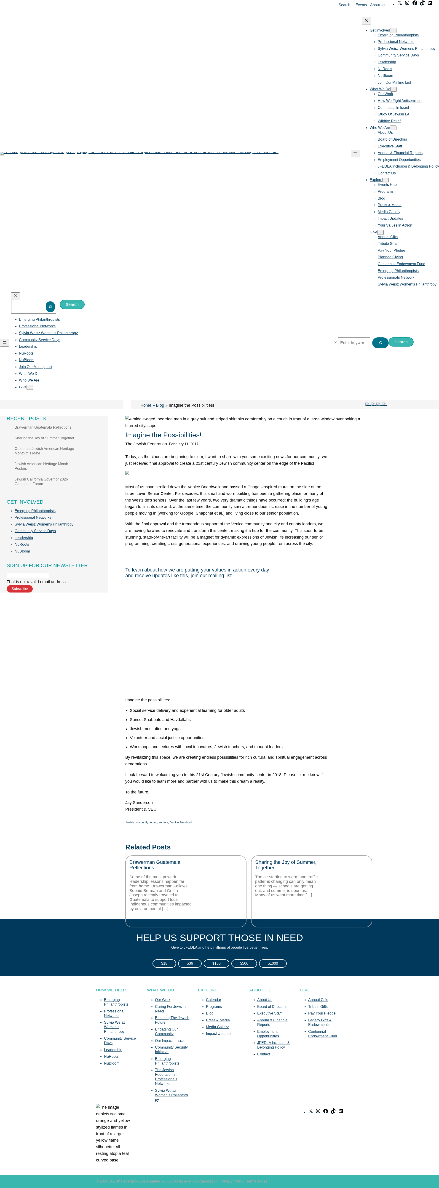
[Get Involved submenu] (393, 30)
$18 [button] (164, 963)
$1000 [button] (273, 963)
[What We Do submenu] (393, 89)
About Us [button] (377, 5)
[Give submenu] (380, 232)
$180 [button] (216, 963)
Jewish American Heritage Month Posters (41, 466)
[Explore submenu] (385, 180)
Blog (160, 405)
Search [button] (344, 5)
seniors (163, 822)
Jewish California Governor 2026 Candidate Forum (41, 481)
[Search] (50, 306)
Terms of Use (257, 1181)
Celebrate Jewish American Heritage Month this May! (44, 451)
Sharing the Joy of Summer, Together (44, 438)
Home (145, 405)
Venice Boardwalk (181, 822)
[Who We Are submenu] (393, 127)
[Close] (335, 342)
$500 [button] (244, 963)
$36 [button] (190, 963)
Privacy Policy (232, 1181)
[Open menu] (355, 153)
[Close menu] (366, 20)
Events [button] (361, 5)
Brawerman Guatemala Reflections (43, 427)
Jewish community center (141, 822)
